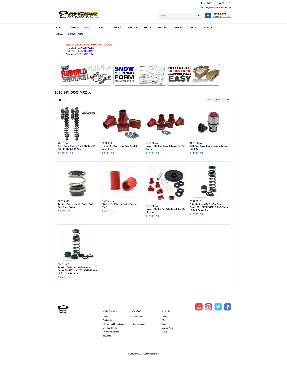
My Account (137, 316)
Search (165, 316)
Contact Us (107, 320)
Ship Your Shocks (110, 328)
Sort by (208, 100)
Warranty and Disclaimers (113, 324)
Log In (135, 320)
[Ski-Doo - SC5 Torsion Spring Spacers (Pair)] (121, 182)
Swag (164, 332)
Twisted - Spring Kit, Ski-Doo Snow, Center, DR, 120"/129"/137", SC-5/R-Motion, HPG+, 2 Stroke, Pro (209, 207)
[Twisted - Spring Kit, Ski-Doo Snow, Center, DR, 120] (209, 182)
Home (105, 316)
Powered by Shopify (143, 358)
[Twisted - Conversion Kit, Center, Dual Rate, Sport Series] (77, 182)
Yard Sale (107, 336)
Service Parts (167, 328)
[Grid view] (60, 100)
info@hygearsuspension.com (214, 7)
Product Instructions (111, 332)
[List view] (64, 100)
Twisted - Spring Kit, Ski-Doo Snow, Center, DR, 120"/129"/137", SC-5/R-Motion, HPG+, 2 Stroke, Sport (77, 270)
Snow (164, 324)
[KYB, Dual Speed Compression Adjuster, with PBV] (209, 123)
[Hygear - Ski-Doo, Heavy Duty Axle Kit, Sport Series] (121, 123)
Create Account (138, 324)
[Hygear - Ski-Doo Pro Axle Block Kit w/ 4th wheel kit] (165, 184)
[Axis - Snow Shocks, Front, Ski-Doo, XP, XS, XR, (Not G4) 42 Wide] (77, 123)
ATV (163, 320)
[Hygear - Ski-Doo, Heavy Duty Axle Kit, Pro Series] (165, 123)
